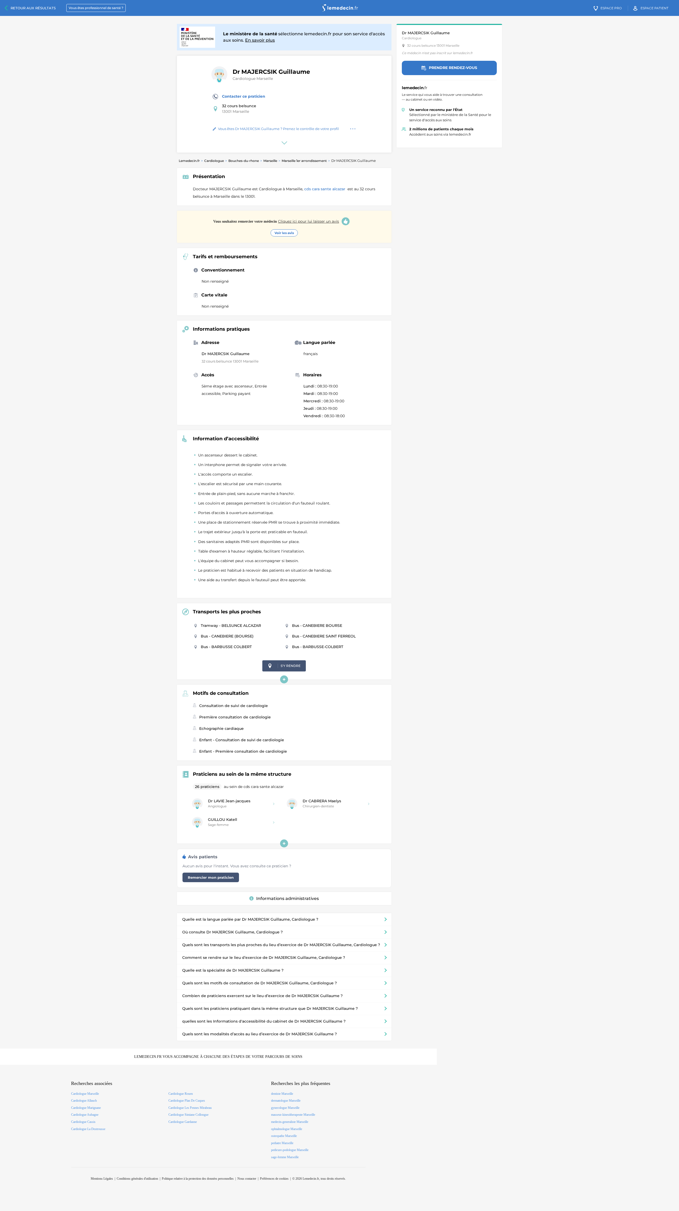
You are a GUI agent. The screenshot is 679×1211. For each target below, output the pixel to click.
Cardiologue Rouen (180, 1094)
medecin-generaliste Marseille (289, 1122)
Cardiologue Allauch (84, 1100)
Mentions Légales (102, 1178)
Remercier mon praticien (211, 877)
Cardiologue (214, 161)
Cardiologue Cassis (83, 1122)
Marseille (270, 161)
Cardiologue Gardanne (182, 1122)
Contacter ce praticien (243, 96)
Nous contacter (246, 1178)
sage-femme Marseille (285, 1157)
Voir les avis (284, 233)
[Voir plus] (284, 679)
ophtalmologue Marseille (286, 1129)
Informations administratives (287, 898)
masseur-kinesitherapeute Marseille (293, 1115)
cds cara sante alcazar (325, 189)
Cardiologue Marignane (86, 1108)
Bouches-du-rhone (243, 161)
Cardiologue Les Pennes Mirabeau (190, 1108)
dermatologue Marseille (286, 1100)
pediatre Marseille (282, 1143)
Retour (33, 8)
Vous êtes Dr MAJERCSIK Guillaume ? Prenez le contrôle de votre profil (278, 129)
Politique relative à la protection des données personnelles (198, 1178)
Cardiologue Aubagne (84, 1115)
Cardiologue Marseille (253, 78)
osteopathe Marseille (284, 1136)
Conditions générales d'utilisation (137, 1178)
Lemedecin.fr (189, 161)
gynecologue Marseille (285, 1108)
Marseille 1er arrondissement (304, 161)
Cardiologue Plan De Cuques (186, 1100)
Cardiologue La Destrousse (88, 1129)
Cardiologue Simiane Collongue (188, 1115)
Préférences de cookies (274, 1178)
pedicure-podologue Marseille (289, 1150)
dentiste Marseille (282, 1094)
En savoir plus (260, 40)
